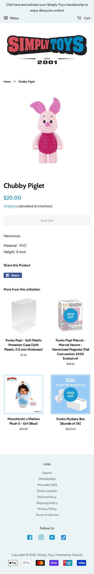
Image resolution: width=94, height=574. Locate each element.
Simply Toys (45, 555)
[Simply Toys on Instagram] (41, 538)
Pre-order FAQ (47, 485)
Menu (14, 18)
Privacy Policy (47, 509)
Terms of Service (47, 515)
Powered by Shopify (69, 555)
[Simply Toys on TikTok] (64, 537)
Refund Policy (47, 497)
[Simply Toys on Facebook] (30, 538)
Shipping (10, 206)
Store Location (47, 491)
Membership (47, 479)
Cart (86, 18)
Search (47, 473)
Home (7, 81)
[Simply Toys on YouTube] (52, 538)
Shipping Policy (47, 503)
